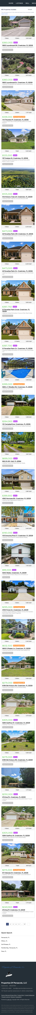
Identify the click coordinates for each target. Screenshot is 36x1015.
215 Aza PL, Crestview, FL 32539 (14, 797)
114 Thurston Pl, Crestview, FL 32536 (15, 120)
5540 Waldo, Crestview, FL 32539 (14, 573)
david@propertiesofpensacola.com (23, 988)
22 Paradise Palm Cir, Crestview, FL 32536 (17, 271)
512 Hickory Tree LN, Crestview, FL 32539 (17, 197)
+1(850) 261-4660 (6, 988)
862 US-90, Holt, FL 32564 (11, 461)
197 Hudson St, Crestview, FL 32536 (15, 158)
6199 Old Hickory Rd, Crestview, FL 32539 (17, 686)
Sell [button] (27, 3)
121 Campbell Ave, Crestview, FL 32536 (16, 424)
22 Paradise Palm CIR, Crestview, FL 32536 (17, 234)
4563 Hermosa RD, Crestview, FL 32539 (16, 498)
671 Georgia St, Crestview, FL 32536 (15, 873)
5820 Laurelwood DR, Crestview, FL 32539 (17, 45)
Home (11, 3)
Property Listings (6, 997)
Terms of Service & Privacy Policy (9, 995)
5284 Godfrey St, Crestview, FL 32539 (16, 836)
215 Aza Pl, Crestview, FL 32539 (13, 910)
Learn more (4, 14)
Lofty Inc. (9, 999)
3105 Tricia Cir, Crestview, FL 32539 (15, 610)
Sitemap (13, 997)
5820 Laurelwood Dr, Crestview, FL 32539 (17, 82)
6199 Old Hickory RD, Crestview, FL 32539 (17, 760)
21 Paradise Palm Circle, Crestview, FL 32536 (16, 310)
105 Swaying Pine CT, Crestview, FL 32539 (17, 536)
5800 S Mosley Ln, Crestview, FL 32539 (16, 648)
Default (30, 9)
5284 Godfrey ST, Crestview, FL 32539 (16, 723)
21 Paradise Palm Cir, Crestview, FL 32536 (17, 348)
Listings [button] (19, 3)
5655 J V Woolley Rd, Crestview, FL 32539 (17, 387)
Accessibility (19, 997)
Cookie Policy (21, 995)
